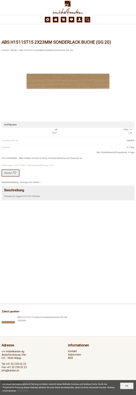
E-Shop (5, 50)
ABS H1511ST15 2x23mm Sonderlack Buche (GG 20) (46, 50)
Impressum (74, 354)
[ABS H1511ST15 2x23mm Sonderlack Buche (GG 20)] (8, 322)
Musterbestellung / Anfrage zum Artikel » (21, 182)
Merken (8, 173)
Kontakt (72, 351)
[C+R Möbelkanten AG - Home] (68, 7)
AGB (70, 357)
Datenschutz (23, 391)
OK (126, 386)
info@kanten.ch (10, 370)
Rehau (14, 50)
